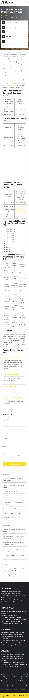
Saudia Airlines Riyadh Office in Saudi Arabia (13, 654)
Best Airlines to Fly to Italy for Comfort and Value (14, 550)
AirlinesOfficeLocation (7, 16)
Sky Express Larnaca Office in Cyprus (11, 592)
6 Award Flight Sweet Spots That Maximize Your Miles (12, 576)
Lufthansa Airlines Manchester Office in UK (13, 641)
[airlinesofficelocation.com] (7, 3)
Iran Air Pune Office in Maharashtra (13, 518)
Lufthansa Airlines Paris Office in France (12, 623)
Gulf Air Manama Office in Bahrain (10, 621)
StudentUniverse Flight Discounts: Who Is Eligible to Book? (14, 543)
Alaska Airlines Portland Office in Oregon (12, 632)
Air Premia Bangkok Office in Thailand (11, 598)
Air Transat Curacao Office (10, 491)
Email (5, 446)
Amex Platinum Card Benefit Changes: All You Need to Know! (13, 569)
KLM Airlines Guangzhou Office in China (12, 645)
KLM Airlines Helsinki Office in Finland (11, 634)
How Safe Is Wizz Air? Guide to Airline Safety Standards (13, 537)
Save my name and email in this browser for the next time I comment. (14, 457)
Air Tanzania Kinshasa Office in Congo (11, 600)
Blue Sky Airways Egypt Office (11, 513)
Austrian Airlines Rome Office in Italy (11, 643)
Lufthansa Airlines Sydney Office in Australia (13, 596)
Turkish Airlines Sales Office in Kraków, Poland (14, 486)
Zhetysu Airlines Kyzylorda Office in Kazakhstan (13, 503)
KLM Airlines (17, 16)
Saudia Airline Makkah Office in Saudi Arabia (13, 619)
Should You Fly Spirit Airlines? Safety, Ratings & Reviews (13, 563)
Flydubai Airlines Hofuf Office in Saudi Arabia (13, 497)
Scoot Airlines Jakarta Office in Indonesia (12, 602)
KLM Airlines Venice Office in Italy (10, 594)
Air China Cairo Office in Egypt (9, 666)
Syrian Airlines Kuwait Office (9, 615)
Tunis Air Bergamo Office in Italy (12, 509)
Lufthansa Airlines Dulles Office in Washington (14, 664)
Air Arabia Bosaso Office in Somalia (11, 617)
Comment (6, 425)
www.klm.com (9, 32)
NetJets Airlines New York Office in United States (13, 480)
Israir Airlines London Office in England (12, 656)
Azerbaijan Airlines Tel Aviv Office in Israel (12, 662)
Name (5, 438)
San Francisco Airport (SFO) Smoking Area (13, 556)
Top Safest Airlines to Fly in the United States (14, 531)
